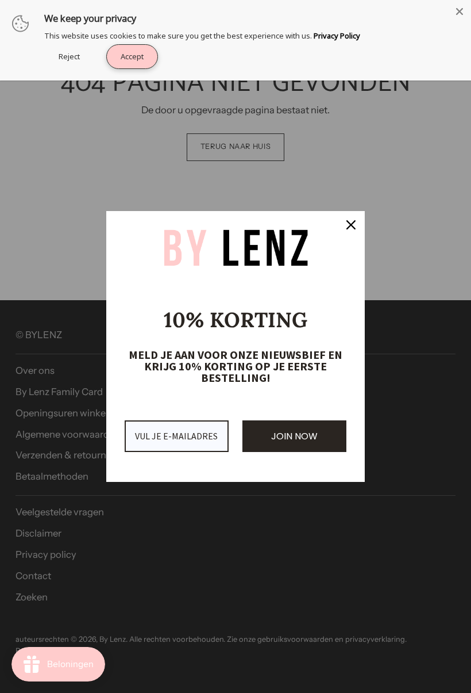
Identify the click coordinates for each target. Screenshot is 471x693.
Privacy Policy (337, 35)
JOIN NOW (294, 436)
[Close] (351, 225)
